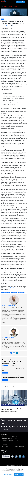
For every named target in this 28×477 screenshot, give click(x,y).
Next (16, 401)
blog (2, 6)
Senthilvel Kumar (15, 25)
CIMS (16, 438)
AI (2, 436)
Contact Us (19, 1)
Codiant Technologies (19, 446)
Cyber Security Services (7, 440)
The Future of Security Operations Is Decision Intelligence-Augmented (14, 362)
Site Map (8, 463)
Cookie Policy (22, 463)
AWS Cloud (7, 292)
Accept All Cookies (19, 474)
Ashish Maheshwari (6, 25)
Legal (11, 463)
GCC (17, 440)
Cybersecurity (22, 292)
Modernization (14, 436)
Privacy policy (16, 463)
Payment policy (9, 465)
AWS (2, 292)
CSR (4, 463)
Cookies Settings (8, 474)
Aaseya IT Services (6, 446)
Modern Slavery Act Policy (17, 465)
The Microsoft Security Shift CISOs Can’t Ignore (13, 369)
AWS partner (9, 107)
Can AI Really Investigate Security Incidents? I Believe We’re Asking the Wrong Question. (14, 376)
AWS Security (14, 292)
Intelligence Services (7, 438)
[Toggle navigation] (26, 1)
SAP (7, 436)
